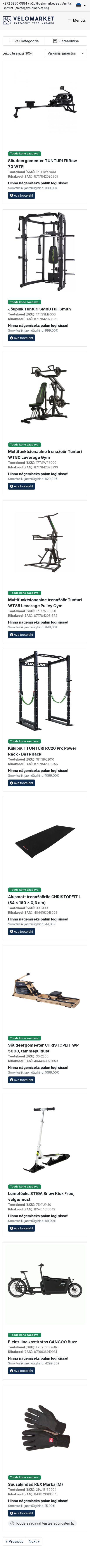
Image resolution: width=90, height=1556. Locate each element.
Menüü (79, 20)
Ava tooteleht (23, 195)
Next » (34, 1541)
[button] (80, 5)
